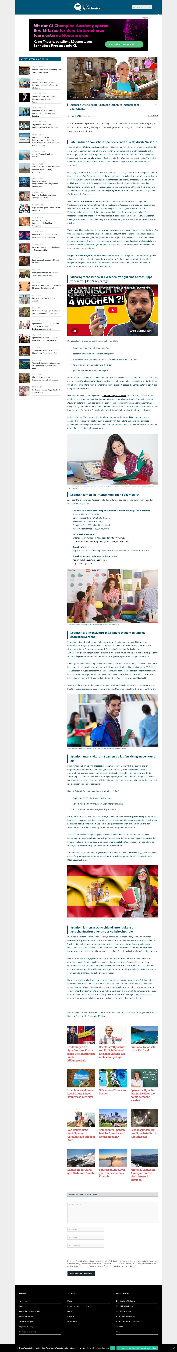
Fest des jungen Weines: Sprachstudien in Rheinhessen (144, 1133)
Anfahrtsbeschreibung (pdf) (29, 1311)
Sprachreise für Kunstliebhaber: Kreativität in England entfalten (44, 338)
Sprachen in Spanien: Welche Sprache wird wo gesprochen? (112, 1133)
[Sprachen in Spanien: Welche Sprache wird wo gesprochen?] (113, 1118)
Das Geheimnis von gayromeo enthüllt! (43, 299)
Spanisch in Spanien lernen (114, 395)
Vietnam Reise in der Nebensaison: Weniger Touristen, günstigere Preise (46, 366)
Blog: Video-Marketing (124, 1306)
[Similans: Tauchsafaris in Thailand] (144, 1035)
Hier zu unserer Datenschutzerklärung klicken (137, 1348)
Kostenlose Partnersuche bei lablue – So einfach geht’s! (46, 248)
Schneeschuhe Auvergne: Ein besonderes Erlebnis (112, 1173)
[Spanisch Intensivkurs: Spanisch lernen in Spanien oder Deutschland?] (112, 79)
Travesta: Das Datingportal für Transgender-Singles (44, 196)
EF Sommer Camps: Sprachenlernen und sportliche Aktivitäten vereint (46, 312)
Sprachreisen (153, 116)
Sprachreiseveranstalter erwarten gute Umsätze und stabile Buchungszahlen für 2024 (45, 326)
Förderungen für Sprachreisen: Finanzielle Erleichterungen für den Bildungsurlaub (81, 1053)
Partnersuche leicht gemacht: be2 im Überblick (45, 261)
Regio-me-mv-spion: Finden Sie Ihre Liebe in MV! (46, 209)
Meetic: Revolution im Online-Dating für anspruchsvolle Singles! (46, 286)
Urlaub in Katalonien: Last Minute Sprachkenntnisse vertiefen (80, 1093)
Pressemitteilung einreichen (78, 1306)
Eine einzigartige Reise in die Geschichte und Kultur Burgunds (45, 378)
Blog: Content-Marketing (125, 1301)
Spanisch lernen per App (138, 962)
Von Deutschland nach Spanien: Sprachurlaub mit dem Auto (81, 1135)
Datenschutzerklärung (125, 1266)
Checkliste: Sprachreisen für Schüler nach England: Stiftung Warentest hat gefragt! (112, 1052)
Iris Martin (76, 116)
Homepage (23, 1301)
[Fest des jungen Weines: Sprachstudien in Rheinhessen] (144, 1118)
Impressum (23, 1306)
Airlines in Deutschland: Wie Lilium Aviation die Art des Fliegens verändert (46, 169)
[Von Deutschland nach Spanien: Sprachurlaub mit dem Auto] (81, 1118)
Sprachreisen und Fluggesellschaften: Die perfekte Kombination (45, 183)
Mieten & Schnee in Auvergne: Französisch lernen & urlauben (143, 1174)
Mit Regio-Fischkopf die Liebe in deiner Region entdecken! (45, 273)
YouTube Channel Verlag (125, 1316)
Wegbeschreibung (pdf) (28, 1326)
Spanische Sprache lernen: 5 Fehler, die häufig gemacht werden (143, 1095)
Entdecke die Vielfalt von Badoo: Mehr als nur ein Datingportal (45, 235)
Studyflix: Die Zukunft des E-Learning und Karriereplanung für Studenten (45, 85)
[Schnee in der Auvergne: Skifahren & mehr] (81, 1158)
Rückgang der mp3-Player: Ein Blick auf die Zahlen (46, 391)
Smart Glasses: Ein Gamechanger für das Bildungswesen (46, 70)
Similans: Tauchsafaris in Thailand (144, 1048)
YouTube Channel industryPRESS (128, 1321)
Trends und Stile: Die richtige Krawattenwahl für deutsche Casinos (43, 99)
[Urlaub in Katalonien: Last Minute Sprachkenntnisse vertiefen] (81, 1078)
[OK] (173, 1348)
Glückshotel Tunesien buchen (112, 1091)
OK (112, 1348)
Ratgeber (70, 1316)
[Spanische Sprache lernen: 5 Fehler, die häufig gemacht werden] (144, 1078)
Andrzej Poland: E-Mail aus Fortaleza (43, 155)
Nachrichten (72, 1321)
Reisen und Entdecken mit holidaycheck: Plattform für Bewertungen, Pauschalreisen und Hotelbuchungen (45, 141)
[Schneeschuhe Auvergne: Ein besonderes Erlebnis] (113, 1158)
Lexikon (70, 1311)
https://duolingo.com (82, 563)
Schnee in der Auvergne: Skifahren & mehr (81, 1171)
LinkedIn (119, 1326)
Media (69, 1301)
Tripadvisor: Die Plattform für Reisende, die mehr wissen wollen (45, 125)
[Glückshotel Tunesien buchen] (113, 1078)
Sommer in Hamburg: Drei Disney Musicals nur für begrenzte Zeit (45, 351)
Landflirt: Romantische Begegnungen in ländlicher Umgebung (42, 223)
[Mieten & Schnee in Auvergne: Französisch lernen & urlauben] (144, 1158)
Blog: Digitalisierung (123, 1311)
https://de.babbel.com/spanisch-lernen (90, 559)
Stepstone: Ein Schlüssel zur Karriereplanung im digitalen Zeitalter (43, 113)
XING (118, 1332)
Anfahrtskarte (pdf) (26, 1321)
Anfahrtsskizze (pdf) (26, 1316)
